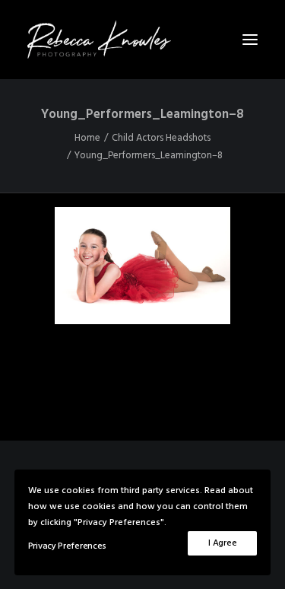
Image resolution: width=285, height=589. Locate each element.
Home (87, 138)
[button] (250, 39)
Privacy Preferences (67, 546)
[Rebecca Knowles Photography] (142, 40)
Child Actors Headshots (161, 138)
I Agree (222, 543)
